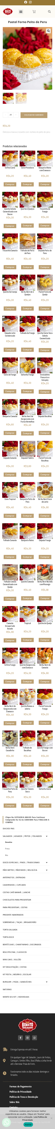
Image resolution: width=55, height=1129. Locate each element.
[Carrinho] (34, 11)
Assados (8, 842)
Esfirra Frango (10, 665)
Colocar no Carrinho (34, 115)
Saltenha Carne (45, 789)
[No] (51, 1118)
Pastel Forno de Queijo (45, 293)
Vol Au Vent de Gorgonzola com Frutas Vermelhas (27, 419)
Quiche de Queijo (45, 623)
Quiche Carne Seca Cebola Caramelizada (45, 336)
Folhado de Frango (27, 333)
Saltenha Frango (27, 374)
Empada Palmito (27, 458)
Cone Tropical (10, 499)
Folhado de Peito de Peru (27, 252)
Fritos (7, 848)
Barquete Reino (27, 540)
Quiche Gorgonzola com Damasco (27, 666)
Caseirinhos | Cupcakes (14, 885)
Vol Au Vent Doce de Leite (45, 500)
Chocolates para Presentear (17, 900)
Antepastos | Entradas (14, 877)
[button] (20, 11)
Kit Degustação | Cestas (15, 967)
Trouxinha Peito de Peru (10, 790)
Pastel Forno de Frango (45, 707)
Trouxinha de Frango (45, 210)
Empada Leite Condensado (10, 334)
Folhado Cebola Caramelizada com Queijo (10, 584)
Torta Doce (8, 937)
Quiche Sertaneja (10, 292)
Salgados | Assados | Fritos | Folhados (22, 836)
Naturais (7, 989)
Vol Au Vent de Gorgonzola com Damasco (10, 709)
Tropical (27, 623)
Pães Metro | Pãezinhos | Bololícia (20, 870)
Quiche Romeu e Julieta (27, 707)
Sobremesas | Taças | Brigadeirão (19, 922)
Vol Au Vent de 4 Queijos (27, 293)
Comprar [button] (10, 184)
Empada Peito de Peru (45, 252)
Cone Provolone (27, 167)
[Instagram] (27, 1037)
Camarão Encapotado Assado (10, 626)
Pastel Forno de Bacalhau (45, 459)
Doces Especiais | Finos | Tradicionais (21, 862)
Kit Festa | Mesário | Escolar (17, 974)
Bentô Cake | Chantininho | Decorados (22, 944)
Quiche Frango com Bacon (45, 749)
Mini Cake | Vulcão (12, 959)
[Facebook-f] (20, 1037)
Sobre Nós (14, 1102)
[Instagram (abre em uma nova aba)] (30, 2)
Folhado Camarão (10, 540)
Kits (6, 855)
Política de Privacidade (21, 1091)
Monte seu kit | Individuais (16, 997)
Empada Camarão (10, 458)
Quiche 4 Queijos (27, 209)
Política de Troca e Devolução (24, 1096)
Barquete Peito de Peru (27, 500)
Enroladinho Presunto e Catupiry (45, 377)
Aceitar (28, 1124)
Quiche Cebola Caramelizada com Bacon (10, 212)
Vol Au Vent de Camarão (45, 666)
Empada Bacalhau (45, 416)
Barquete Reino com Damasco (45, 169)
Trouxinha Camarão (10, 250)
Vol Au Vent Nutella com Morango (45, 583)
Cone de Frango (10, 374)
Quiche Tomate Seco (27, 790)
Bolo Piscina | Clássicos (15, 952)
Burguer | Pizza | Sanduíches (17, 982)
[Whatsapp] (34, 1037)
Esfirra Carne (10, 167)
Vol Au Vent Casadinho (10, 749)
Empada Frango (45, 540)
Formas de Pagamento (21, 1086)
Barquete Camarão (10, 416)
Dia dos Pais (8, 828)
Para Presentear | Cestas (15, 907)
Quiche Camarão (27, 581)
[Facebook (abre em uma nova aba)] (25, 2)
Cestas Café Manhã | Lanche (16, 892)
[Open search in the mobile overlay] (49, 11)
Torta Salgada (10, 929)
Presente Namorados (13, 915)
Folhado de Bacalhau (27, 749)
